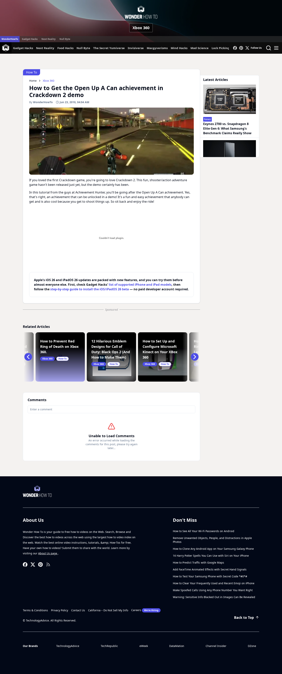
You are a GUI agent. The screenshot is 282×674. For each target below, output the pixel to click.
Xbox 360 (141, 27)
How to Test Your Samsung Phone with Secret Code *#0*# (210, 576)
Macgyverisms (157, 48)
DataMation (176, 646)
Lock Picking (221, 48)
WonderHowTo (10, 39)
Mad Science (199, 48)
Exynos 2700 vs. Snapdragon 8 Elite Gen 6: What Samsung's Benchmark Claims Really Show (227, 128)
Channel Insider (216, 646)
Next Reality (48, 39)
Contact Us (78, 610)
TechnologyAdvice (67, 646)
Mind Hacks (179, 48)
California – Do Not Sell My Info (108, 610)
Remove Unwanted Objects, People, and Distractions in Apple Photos (212, 540)
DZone (252, 646)
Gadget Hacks (30, 39)
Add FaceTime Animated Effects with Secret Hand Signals (210, 569)
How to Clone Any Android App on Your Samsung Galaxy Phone (213, 549)
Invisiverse (136, 48)
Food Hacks (65, 48)
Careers (144, 610)
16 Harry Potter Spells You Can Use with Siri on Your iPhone (211, 555)
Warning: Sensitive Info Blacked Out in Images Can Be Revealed (214, 597)
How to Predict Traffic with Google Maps (198, 562)
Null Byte (64, 39)
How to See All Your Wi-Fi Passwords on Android (203, 531)
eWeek (143, 646)
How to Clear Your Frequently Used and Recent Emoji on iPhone (213, 583)
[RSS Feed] (48, 564)
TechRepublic (109, 646)
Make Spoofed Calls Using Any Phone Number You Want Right (213, 590)
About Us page (48, 553)
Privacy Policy (59, 610)
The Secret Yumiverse (109, 48)
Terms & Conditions (35, 610)
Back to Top (244, 617)
